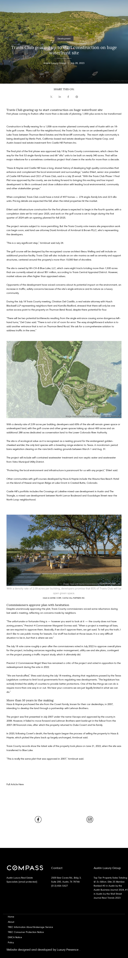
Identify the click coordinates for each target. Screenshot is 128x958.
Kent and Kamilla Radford (62, 305)
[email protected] (27, 881)
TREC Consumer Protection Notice (26, 932)
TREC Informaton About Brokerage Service (30, 927)
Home (11, 916)
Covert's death (34, 733)
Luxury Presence (68, 949)
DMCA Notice (15, 937)
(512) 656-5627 (59, 885)
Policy (11, 942)
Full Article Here (15, 784)
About (11, 921)
